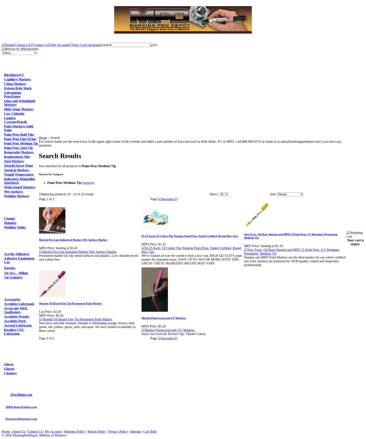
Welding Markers (16, 196)
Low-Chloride (14, 113)
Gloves (9, 364)
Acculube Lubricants (19, 304)
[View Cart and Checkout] (83, 45)
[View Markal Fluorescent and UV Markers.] (168, 330)
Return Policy (97, 431)
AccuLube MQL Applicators (16, 310)
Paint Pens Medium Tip (21, 143)
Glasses (9, 369)
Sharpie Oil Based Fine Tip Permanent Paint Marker (70, 303)
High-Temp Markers (19, 109)
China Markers (15, 84)
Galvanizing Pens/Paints (12, 94)
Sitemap (135, 431)
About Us (18, 431)
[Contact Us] (39, 45)
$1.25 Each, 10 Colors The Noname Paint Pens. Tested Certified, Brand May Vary (189, 236)
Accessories (12, 299)
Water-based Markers (19, 187)
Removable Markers (18, 152)
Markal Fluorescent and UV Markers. (163, 318)
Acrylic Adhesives (16, 254)
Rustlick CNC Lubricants (14, 331)
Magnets (10, 223)
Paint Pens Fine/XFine (20, 139)
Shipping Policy (74, 431)
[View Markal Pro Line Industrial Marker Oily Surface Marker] (78, 252)
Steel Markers (14, 161)
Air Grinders (13, 277)
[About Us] (21, 45)
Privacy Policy (118, 431)
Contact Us (35, 431)
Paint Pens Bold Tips (19, 134)
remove (88, 183)
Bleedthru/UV (14, 75)
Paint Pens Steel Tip (18, 148)
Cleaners (10, 373)
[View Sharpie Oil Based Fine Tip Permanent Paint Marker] (75, 319)
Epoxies (9, 268)
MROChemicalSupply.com (21, 407)
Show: (214, 194)
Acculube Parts (15, 321)
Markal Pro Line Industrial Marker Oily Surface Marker (73, 239)
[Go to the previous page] (166, 199)
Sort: (273, 194)
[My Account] (58, 45)
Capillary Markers (17, 79)
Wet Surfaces (13, 191)
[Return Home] (7, 45)
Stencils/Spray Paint (18, 165)
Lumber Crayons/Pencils (15, 120)
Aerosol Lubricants (18, 325)
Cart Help (150, 431)
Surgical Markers (16, 170)
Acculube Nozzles (16, 316)
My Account (53, 431)
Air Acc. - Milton (16, 273)
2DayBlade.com (21, 395)
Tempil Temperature (19, 174)
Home (43, 137)
